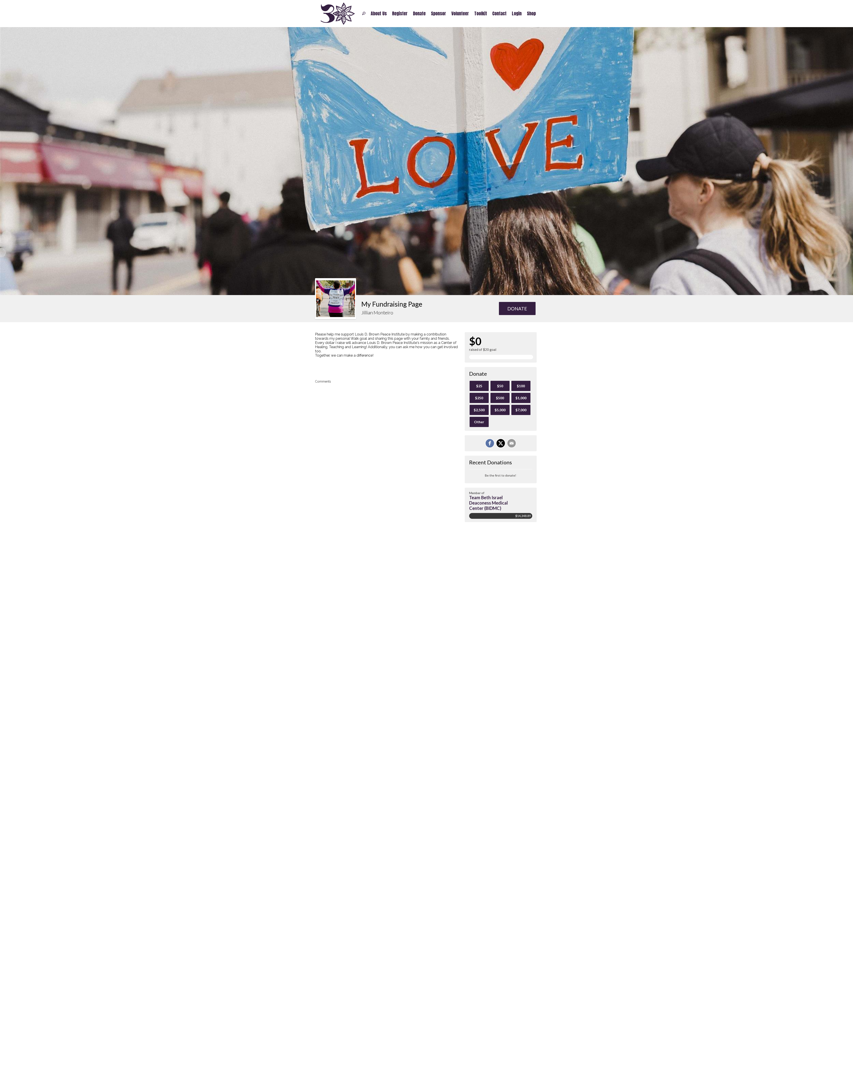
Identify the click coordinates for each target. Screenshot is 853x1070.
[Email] (511, 443)
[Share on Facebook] (489, 443)
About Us (379, 13)
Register (400, 13)
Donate (419, 13)
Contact (499, 13)
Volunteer (460, 13)
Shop (531, 13)
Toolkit (480, 13)
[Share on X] (500, 443)
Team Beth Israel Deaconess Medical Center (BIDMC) (488, 503)
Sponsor (438, 13)
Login (517, 13)
